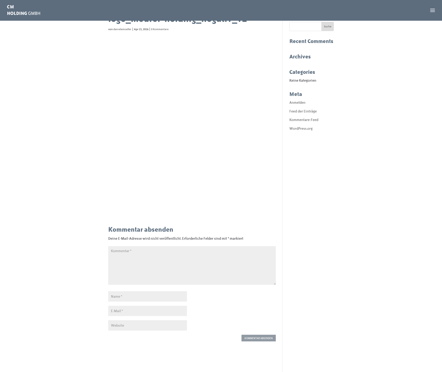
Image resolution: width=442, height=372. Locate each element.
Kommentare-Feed (303, 119)
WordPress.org (301, 128)
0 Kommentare (160, 29)
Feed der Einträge (303, 111)
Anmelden (297, 102)
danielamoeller (122, 29)
